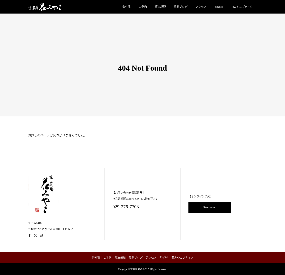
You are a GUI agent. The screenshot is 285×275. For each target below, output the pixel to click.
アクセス (201, 6)
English (219, 6)
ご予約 (143, 6)
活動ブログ (180, 6)
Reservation (209, 207)
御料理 (126, 6)
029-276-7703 (125, 206)
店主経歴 (160, 6)
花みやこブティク (242, 6)
